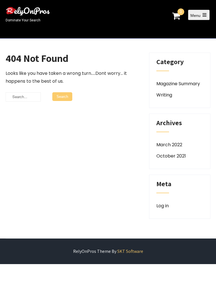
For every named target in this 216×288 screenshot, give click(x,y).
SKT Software (130, 251)
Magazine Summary (178, 83)
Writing (164, 95)
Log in (162, 205)
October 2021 (171, 156)
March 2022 (169, 144)
